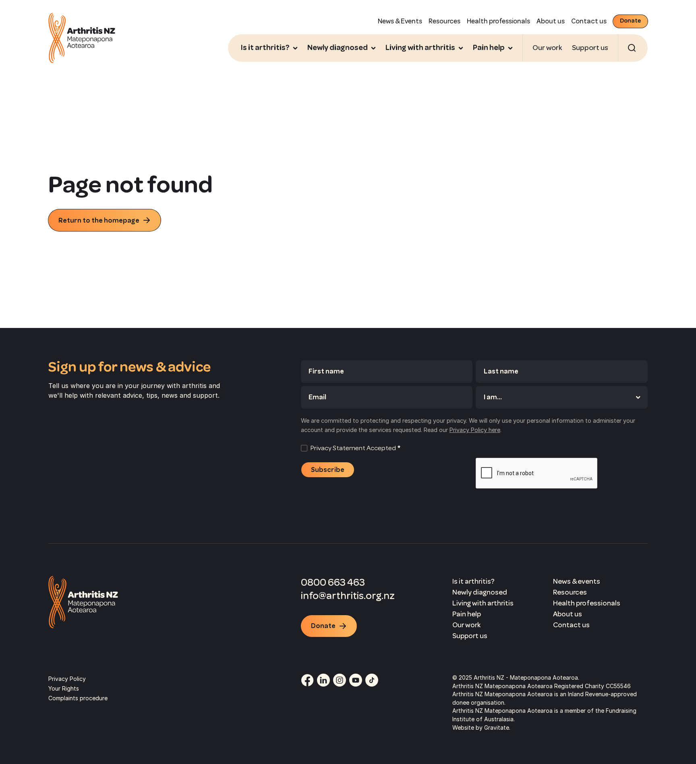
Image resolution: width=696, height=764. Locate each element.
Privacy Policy (67, 678)
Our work (547, 47)
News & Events (400, 21)
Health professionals (498, 21)
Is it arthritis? (473, 581)
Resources (444, 21)
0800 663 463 (333, 582)
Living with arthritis (483, 603)
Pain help (466, 614)
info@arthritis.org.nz (348, 595)
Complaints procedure (78, 698)
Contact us (589, 21)
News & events (576, 581)
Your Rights (63, 688)
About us (550, 21)
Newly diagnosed (479, 592)
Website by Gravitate (480, 727)
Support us (590, 47)
